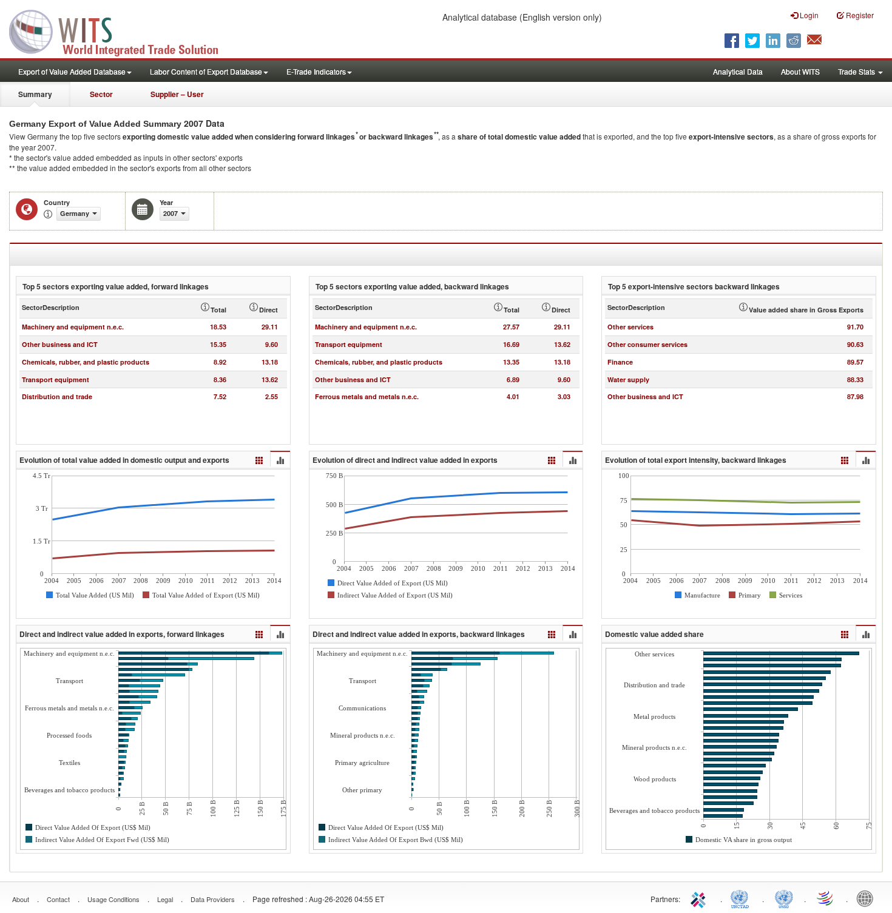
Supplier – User (177, 94)
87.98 (855, 396)
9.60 (271, 344)
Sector (101, 94)
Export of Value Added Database (72, 71)
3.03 (564, 396)
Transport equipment (55, 379)
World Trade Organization (826, 898)
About (20, 899)
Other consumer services (647, 344)
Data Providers (213, 899)
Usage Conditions (113, 899)
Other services (630, 326)
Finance (620, 361)
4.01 (513, 396)
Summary (35, 94)
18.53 (218, 326)
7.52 (220, 396)
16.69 (511, 344)
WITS (121, 30)
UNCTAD (742, 898)
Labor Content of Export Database (206, 71)
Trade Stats (857, 71)
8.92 (220, 361)
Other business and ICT (60, 344)
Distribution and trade (57, 396)
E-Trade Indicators (316, 71)
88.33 (855, 379)
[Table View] (259, 459)
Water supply (628, 379)
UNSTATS (784, 898)
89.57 (855, 361)
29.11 (270, 326)
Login (808, 15)
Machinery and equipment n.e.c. (73, 326)
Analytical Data (738, 71)
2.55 (271, 396)
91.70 (855, 326)
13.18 (270, 361)
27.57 (511, 326)
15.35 (218, 344)
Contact (58, 899)
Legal (165, 899)
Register (859, 15)
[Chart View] (280, 459)
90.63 (855, 344)
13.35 (511, 361)
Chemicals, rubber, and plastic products (85, 361)
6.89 (513, 379)
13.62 (270, 379)
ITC (700, 898)
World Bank (868, 898)
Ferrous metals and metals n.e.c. (367, 396)
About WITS (800, 71)
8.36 (220, 379)
